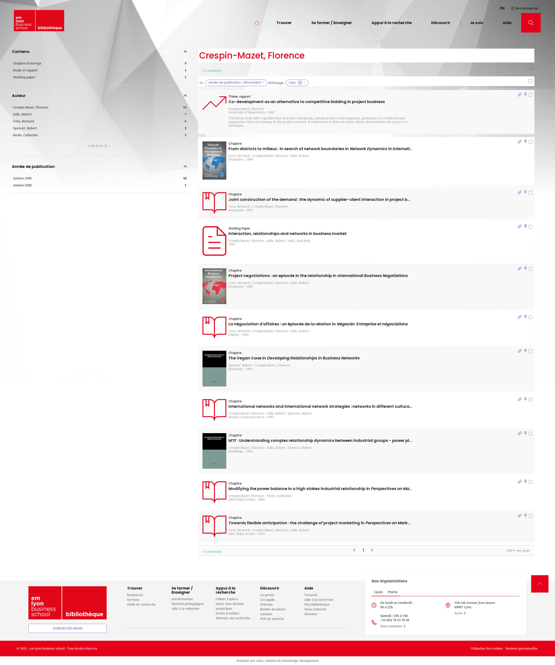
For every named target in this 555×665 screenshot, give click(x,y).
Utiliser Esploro (227, 599)
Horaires (310, 614)
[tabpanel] (277, 303)
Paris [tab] (392, 592)
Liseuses (266, 614)
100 (510, 550)
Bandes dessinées (273, 609)
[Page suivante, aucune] (372, 550)
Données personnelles (521, 648)
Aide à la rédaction (185, 608)
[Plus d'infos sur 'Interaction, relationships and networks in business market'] (214, 241)
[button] (100, 63)
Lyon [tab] (378, 592)
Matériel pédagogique (187, 604)
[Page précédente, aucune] (354, 550)
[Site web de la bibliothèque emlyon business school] (39, 20)
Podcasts (266, 604)
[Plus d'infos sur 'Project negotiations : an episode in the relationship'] (214, 286)
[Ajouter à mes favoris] (525, 94)
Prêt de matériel (272, 619)
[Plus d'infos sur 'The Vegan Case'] (214, 368)
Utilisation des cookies (487, 648)
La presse (267, 595)
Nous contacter (315, 609)
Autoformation (182, 599)
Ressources (135, 595)
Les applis (267, 600)
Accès (458, 613)
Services (133, 600)
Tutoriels (310, 595)
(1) (98, 146)
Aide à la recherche (318, 600)
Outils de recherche (141, 604)
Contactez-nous (67, 628)
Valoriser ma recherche (233, 618)
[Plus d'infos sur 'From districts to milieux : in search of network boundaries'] (214, 160)
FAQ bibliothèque (317, 604)
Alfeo (259, 661)
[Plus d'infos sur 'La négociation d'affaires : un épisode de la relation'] (214, 327)
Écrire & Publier (227, 613)
